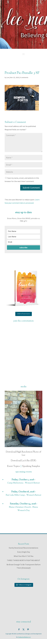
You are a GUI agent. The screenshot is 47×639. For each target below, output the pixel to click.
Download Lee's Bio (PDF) (23, 460)
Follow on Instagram (25, 585)
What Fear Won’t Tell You (23, 556)
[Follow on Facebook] (19, 629)
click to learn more (23, 314)
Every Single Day (23, 552)
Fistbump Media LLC (24, 637)
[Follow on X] (23, 629)
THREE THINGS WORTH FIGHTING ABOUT (23, 560)
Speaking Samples (31, 466)
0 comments (24, 77)
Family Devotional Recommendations (23, 548)
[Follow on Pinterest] (28, 629)
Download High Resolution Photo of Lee (23, 453)
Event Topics (13, 466)
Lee (8, 77)
